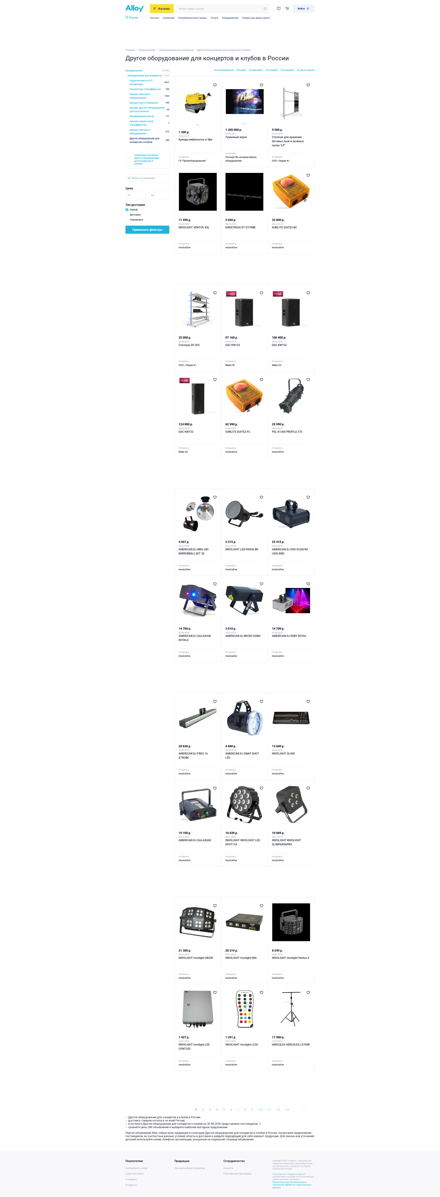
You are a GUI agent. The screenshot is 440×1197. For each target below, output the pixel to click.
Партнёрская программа (237, 1173)
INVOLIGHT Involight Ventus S (290, 958)
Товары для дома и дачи (256, 17)
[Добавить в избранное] (215, 85)
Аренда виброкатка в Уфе (195, 139)
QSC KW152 (279, 345)
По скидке (272, 70)
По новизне (287, 70)
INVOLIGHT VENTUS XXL (194, 227)
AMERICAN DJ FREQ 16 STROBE (193, 755)
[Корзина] (287, 8)
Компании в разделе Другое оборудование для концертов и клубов (146, 159)
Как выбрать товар (136, 1168)
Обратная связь (134, 1173)
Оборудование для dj (149, 116)
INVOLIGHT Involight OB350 (196, 958)
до (152, 195)
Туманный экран (236, 137)
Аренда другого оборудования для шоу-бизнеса (149, 109)
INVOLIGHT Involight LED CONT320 (194, 1046)
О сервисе (131, 1179)
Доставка (135, 214)
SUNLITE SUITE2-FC (237, 431)
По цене (241, 70)
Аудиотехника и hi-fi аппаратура (149, 82)
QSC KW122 (232, 345)
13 (287, 1110)
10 (260, 1110)
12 (278, 1110)
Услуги (214, 17)
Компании (168, 17)
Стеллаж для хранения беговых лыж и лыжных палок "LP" (288, 141)
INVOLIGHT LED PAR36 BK (241, 549)
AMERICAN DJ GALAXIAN (195, 840)
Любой (134, 209)
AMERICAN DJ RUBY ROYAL (289, 636)
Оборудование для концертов (176, 50)
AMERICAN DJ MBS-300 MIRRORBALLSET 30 (193, 551)
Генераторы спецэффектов (149, 89)
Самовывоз (136, 219)
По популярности (224, 70)
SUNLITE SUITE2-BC (284, 227)
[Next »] (303, 1109)
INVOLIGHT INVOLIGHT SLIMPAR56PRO (286, 842)
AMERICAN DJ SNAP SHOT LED (242, 755)
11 (269, 1110)
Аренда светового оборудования (149, 131)
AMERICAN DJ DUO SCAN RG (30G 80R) (290, 551)
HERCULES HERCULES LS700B (291, 1044)
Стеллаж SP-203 (189, 345)
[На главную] (136, 8)
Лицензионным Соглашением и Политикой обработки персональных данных (291, 1185)
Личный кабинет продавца (189, 1168)
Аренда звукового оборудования (149, 96)
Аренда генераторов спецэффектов (149, 123)
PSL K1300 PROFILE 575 (287, 431)
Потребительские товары (192, 17)
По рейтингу (256, 70)
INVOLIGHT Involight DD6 (241, 958)
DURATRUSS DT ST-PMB (240, 227)
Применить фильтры (147, 229)
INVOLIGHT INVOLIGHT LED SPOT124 (242, 842)
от (129, 195)
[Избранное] (279, 8)
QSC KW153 (186, 431)
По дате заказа (305, 70)
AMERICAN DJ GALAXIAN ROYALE (195, 638)
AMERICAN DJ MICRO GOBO (243, 636)
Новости (228, 1168)
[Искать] (265, 8)
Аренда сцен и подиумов (149, 102)
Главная (130, 50)
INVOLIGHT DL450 (283, 753)
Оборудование (230, 17)
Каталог (154, 17)
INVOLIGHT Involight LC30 (241, 1044)
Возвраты (131, 1185)
